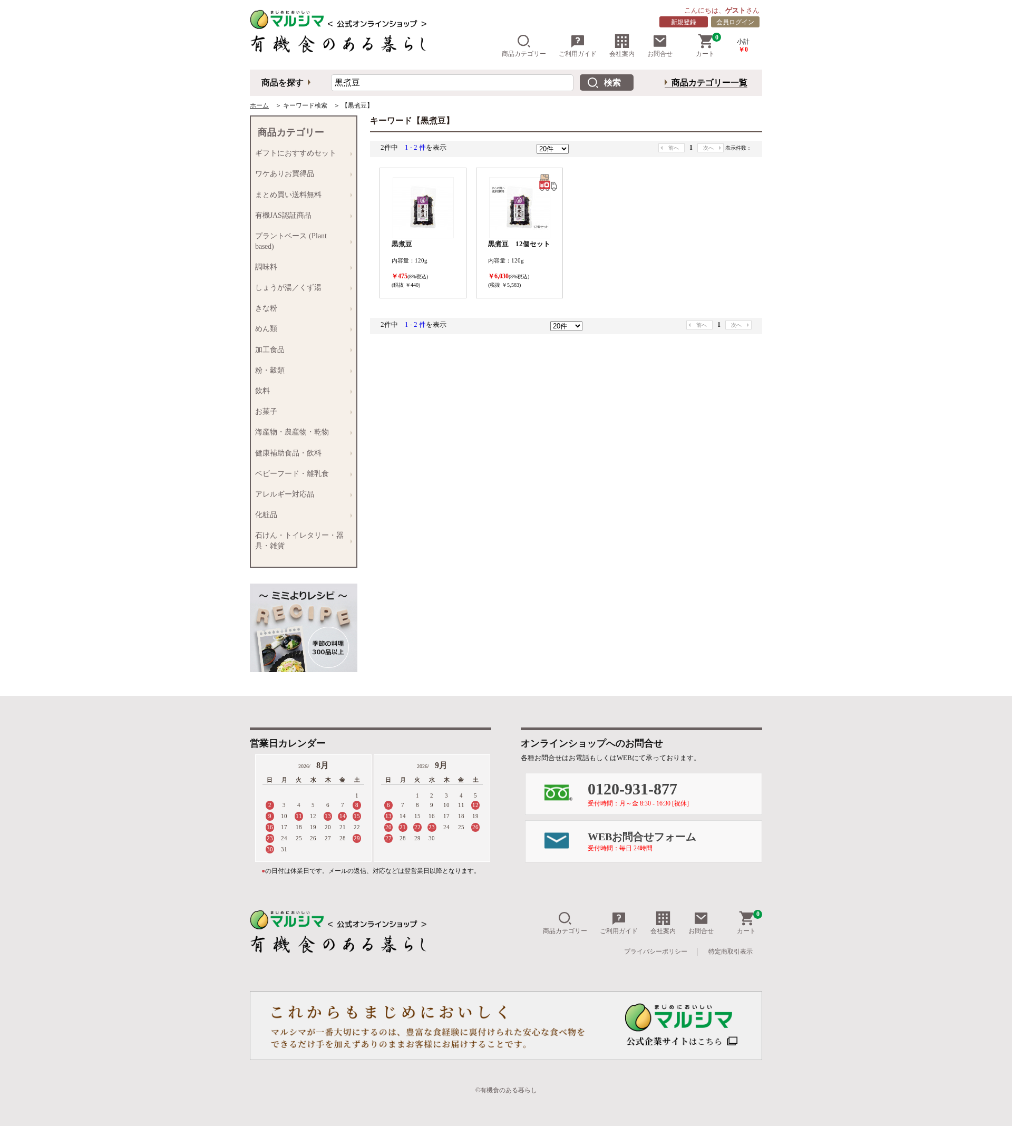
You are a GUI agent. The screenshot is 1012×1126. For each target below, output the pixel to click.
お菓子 (264, 411)
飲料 (260, 391)
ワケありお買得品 (282, 174)
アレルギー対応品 (282, 494)
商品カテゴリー (524, 53)
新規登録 (683, 22)
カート (707, 45)
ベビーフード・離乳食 (290, 474)
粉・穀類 (268, 370)
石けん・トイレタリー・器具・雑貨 (297, 540)
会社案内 (622, 53)
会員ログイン (735, 22)
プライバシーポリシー (655, 951)
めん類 (264, 329)
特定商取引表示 (730, 951)
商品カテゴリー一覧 (709, 82)
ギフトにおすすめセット (293, 153)
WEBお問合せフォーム (642, 841)
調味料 (264, 267)
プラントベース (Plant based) (289, 241)
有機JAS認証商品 (281, 215)
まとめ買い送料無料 (286, 195)
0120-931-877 (638, 793)
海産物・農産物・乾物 (290, 432)
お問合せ (660, 53)
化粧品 (264, 515)
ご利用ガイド (578, 53)
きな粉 (264, 308)
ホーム (259, 105)
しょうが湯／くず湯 (286, 288)
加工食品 (268, 350)
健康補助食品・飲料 (286, 453)
